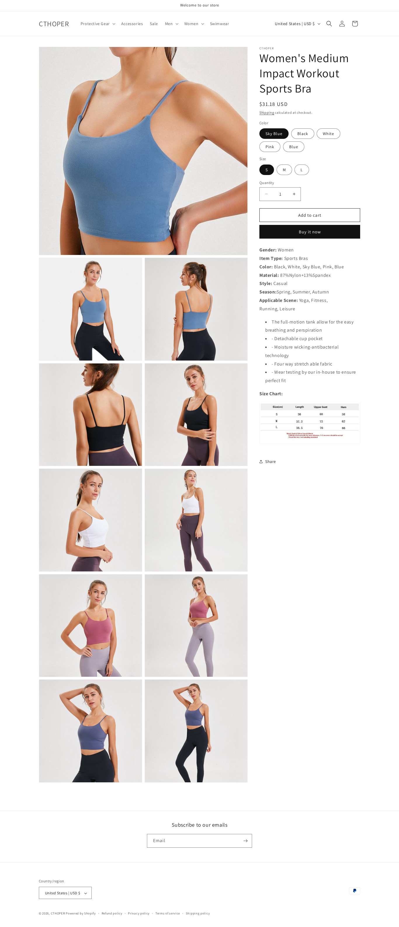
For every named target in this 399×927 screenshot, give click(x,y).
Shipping (266, 112)
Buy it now (310, 232)
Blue (293, 146)
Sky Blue (274, 133)
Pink (270, 146)
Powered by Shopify (81, 914)
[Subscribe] (245, 841)
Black (302, 133)
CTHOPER (58, 914)
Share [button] (270, 461)
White (328, 133)
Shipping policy (198, 913)
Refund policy (112, 913)
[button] (97, 24)
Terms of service (167, 913)
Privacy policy (139, 913)
